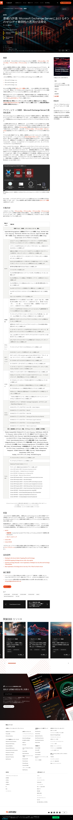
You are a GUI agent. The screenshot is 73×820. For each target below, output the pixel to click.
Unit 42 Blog (47, 2)
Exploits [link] (37, 594)
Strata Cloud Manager (26, 738)
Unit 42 (38, 799)
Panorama (24, 744)
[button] (67, 50)
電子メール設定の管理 (41, 786)
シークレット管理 (53, 743)
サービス (24, 2)
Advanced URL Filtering (10, 743)
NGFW (6, 530)
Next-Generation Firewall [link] (9, 38)
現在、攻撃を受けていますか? (65, 2)
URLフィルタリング (12, 537)
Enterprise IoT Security (10, 752)
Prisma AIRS (8, 733)
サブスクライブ (8, 706)
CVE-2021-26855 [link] (7, 594)
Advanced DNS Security (10, 748)
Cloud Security (37, 731)
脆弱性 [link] (25, 8)
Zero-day (43, 50)
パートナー (36, 2)
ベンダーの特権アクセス (54, 750)
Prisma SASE (25, 751)
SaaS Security (8, 759)
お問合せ (7, 780)
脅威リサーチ (30, 2)
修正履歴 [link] (57, 96)
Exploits (32, 50)
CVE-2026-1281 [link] (55, 649)
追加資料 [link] (57, 93)
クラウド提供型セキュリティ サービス (12, 739)
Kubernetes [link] (9, 651)
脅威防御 (9, 533)
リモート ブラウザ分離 (26, 767)
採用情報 (7, 777)
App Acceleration (26, 753)
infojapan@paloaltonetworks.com (11, 102)
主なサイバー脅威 (14, 49)
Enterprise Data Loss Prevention (12, 750)
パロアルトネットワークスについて (12, 775)
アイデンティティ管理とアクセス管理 (56, 732)
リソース (41, 2)
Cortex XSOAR (8, 542)
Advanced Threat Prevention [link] (10, 33)
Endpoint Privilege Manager (55, 734)
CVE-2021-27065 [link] (31, 594)
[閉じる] (71, 817)
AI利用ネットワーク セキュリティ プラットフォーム (15, 728)
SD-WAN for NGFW (26, 740)
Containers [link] (9, 649)
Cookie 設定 (56, 817)
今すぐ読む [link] (20, 654)
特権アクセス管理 (53, 730)
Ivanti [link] (54, 651)
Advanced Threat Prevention (11, 741)
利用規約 (19, 697)
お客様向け (8, 784)
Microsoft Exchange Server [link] (8, 596)
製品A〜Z (38, 788)
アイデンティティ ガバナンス (55, 737)
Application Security (38, 735)
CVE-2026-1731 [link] (36, 649)
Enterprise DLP (25, 758)
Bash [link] (31, 649)
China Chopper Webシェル (31, 136)
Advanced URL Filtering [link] (22, 33)
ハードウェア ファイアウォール (28, 733)
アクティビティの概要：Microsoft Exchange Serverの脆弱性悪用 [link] (62, 85)
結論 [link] (56, 91)
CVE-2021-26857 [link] (15, 594)
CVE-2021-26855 (9, 50)
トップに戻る (7, 586)
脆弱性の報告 (39, 793)
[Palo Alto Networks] (10, 3)
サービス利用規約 (13, 702)
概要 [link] (56, 81)
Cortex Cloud (37, 733)
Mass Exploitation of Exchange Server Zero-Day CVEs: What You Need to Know (24, 566)
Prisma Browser (25, 763)
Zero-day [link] (17, 596)
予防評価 (51, 756)
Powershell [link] (43, 649)
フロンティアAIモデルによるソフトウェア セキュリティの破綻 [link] (62, 106)
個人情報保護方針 (5, 818)
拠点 (6, 788)
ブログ (38, 775)
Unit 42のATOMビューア (14, 98)
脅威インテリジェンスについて (55, 763)
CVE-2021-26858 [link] (23, 594)
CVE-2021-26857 (15, 50)
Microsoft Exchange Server (38, 50)
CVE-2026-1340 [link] (63, 649)
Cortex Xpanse (37, 754)
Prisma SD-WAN (25, 765)
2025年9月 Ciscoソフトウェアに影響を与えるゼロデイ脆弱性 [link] (62, 111)
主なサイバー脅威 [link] (18, 8)
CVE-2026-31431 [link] (16, 649)
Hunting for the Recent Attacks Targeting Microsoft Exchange (20, 558)
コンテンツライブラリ (41, 780)
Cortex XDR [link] (33, 33)
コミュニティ (39, 777)
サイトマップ (39, 795)
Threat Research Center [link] (8, 8)
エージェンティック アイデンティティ (57, 741)
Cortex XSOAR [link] (47, 33)
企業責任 (7, 782)
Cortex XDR (8, 539)
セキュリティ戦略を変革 (54, 761)
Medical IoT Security (9, 754)
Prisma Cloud (37, 742)
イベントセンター (40, 784)
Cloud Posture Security (39, 738)
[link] (5, 14)
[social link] (49, 812)
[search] (57, 3)
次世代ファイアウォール (27, 731)
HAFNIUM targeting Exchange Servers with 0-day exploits (19, 560)
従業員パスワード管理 (54, 739)
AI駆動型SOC (37, 745)
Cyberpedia (39, 782)
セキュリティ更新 (20, 88)
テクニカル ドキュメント (41, 797)
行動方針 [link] (57, 89)
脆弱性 (10, 49)
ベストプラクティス (9, 547)
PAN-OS (24, 742)
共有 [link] (66, 50)
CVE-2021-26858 (21, 50)
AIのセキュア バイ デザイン (10, 731)
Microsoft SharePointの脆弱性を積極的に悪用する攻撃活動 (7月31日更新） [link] (62, 117)
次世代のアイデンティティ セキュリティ (57, 728)
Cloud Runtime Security (39, 740)
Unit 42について (18, 2)
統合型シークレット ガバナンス (55, 745)
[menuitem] (10, 3)
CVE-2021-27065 (27, 50)
